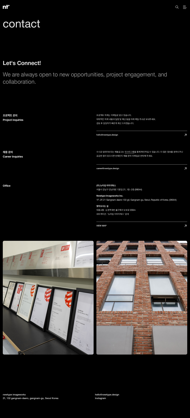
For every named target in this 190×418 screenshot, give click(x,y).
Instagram (100, 398)
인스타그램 (129, 151)
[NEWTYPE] (6, 7)
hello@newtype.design (107, 394)
